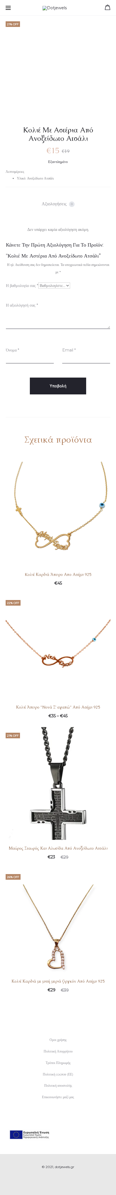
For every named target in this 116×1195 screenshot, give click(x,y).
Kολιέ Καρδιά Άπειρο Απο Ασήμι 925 (58, 574)
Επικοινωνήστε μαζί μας (58, 1097)
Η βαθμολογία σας (22, 285)
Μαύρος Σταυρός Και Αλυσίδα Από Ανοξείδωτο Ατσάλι (58, 848)
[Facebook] (51, 1182)
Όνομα (12, 350)
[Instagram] (64, 1182)
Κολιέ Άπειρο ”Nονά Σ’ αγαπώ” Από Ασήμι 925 (58, 707)
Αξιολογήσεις (57, 203)
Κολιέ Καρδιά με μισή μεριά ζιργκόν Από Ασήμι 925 (58, 981)
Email (69, 350)
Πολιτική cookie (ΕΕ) (58, 1074)
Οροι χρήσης (58, 1040)
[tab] (58, 204)
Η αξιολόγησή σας (22, 305)
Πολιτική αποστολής (58, 1085)
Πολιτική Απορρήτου (58, 1051)
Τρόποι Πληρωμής (58, 1063)
